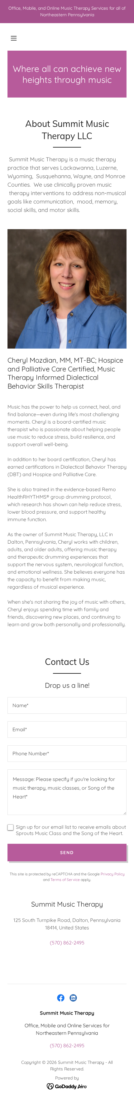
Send (67, 852)
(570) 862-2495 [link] (67, 942)
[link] (61, 998)
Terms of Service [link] (65, 879)
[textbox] (67, 705)
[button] (13, 38)
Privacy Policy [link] (113, 874)
